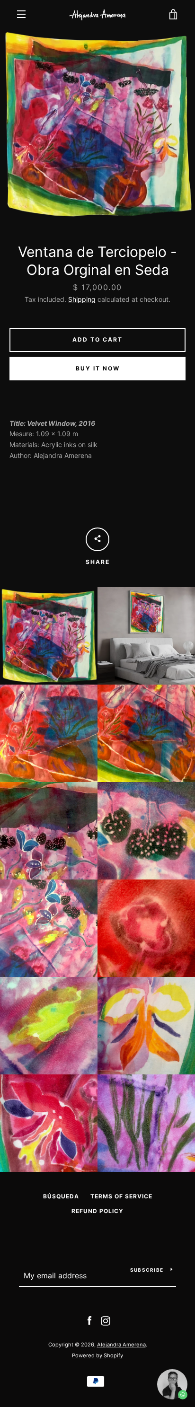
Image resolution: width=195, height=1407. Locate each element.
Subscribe (146, 1270)
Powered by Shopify (97, 1355)
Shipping (82, 299)
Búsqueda (61, 1196)
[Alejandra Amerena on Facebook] (89, 1320)
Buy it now (98, 368)
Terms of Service (121, 1196)
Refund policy (97, 1210)
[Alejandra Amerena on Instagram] (105, 1320)
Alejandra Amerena (121, 1344)
